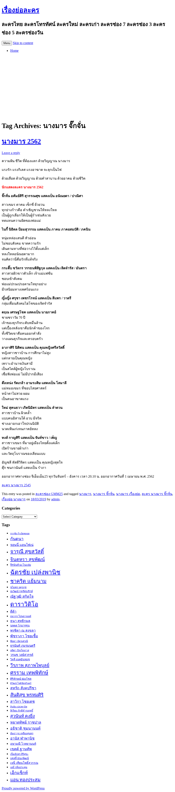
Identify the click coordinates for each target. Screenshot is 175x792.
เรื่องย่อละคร (20, 10)
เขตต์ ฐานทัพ (21, 749)
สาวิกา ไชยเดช (22, 702)
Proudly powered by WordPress (23, 788)
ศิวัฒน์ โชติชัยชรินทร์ (20, 683)
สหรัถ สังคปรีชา (23, 688)
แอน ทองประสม (25, 779)
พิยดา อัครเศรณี (19, 641)
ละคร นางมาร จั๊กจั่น (157, 494)
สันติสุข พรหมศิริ (27, 694)
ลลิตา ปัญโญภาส (19, 650)
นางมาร (85, 494)
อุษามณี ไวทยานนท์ (23, 743)
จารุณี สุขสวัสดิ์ (27, 551)
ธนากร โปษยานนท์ (20, 616)
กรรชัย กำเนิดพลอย (19, 533)
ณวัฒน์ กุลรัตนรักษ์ (21, 591)
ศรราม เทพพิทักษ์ (29, 672)
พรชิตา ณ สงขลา (23, 630)
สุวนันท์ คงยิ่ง (22, 716)
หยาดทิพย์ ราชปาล (25, 722)
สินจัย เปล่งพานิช (18, 707)
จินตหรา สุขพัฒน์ (27, 559)
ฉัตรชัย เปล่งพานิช (35, 572)
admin (55, 499)
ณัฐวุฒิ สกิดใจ (22, 596)
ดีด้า (13, 611)
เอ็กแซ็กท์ (19, 772)
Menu (6, 43)
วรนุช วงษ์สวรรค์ (21, 655)
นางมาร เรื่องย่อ (128, 494)
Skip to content (23, 43)
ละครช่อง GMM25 (49, 494)
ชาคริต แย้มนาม (28, 581)
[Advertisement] (87, 86)
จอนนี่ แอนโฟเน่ (22, 545)
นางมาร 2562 (21, 141)
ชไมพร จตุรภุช (18, 587)
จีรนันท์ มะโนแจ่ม (20, 564)
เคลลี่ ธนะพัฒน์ (19, 758)
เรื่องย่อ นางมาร (14, 499)
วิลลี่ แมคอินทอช (20, 659)
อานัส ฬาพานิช (22, 738)
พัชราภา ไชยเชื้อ (24, 636)
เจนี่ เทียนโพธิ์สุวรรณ (24, 763)
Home (14, 50)
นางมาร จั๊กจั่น (103, 494)
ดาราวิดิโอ (24, 604)
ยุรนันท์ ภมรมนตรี (22, 645)
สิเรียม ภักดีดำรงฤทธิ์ (21, 710)
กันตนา (16, 539)
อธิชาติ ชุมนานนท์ (25, 728)
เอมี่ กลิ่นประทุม (18, 767)
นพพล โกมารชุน (20, 625)
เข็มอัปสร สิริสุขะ (19, 754)
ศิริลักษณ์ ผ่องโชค (20, 678)
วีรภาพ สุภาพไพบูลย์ (29, 665)
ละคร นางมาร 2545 (16, 485)
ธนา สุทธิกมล (20, 621)
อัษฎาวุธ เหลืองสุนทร (21, 733)
